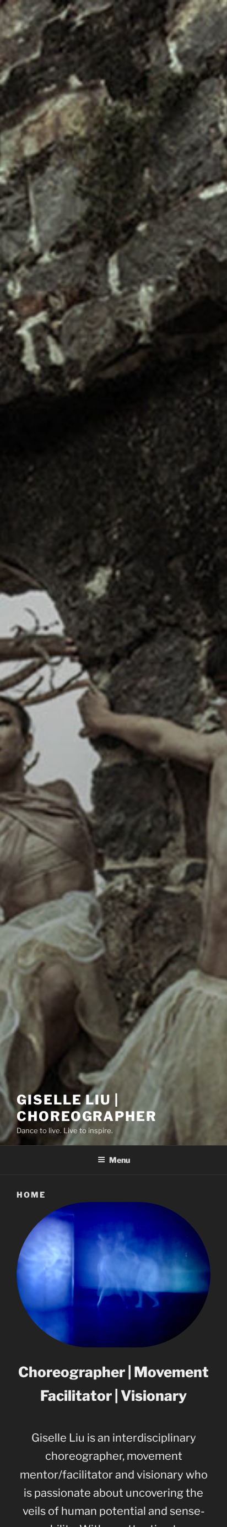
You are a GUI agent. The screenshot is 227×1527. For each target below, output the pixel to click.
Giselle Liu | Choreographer (87, 1108)
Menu (119, 1160)
